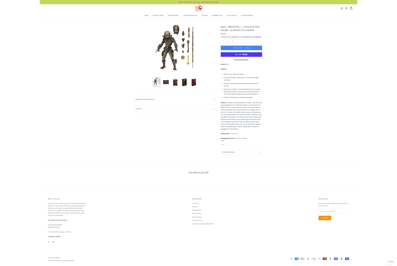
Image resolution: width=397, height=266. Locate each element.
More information (228, 152)
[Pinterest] (232, 144)
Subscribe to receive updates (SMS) (203, 224)
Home (146, 15)
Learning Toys (217, 15)
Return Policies (196, 213)
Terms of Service (197, 220)
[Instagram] (53, 242)
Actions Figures (247, 15)
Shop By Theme (158, 15)
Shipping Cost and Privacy (144, 99)
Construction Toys (190, 15)
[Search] (346, 8)
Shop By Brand (173, 15)
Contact (138, 109)
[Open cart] (351, 8)
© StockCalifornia (54, 258)
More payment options (241, 59)
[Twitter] (229, 144)
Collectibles (232, 15)
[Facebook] (226, 144)
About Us (195, 207)
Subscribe (325, 218)
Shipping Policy (196, 210)
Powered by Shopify (68, 260)
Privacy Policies (197, 217)
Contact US (195, 203)
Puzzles (205, 15)
